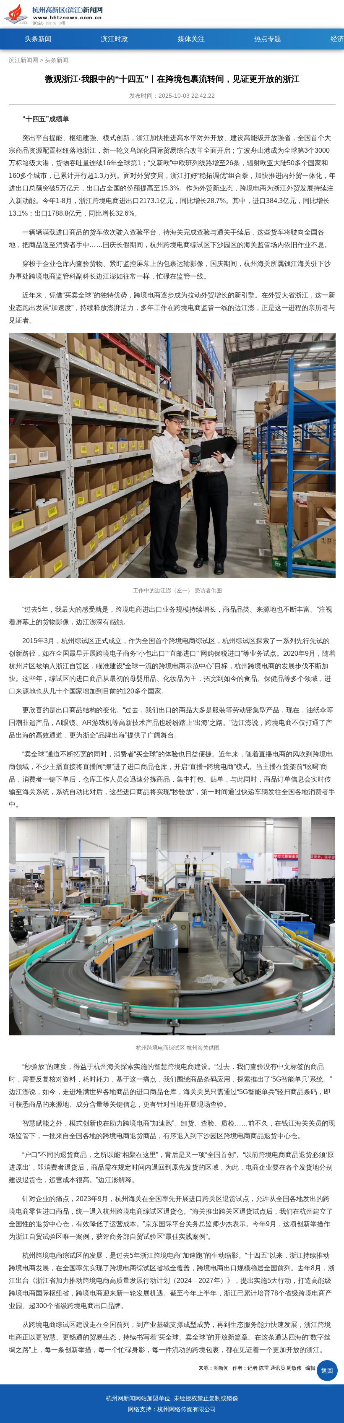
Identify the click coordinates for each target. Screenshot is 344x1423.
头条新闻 (38, 38)
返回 (327, 1370)
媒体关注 (191, 38)
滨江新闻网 (23, 60)
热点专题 (267, 38)
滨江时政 (114, 38)
